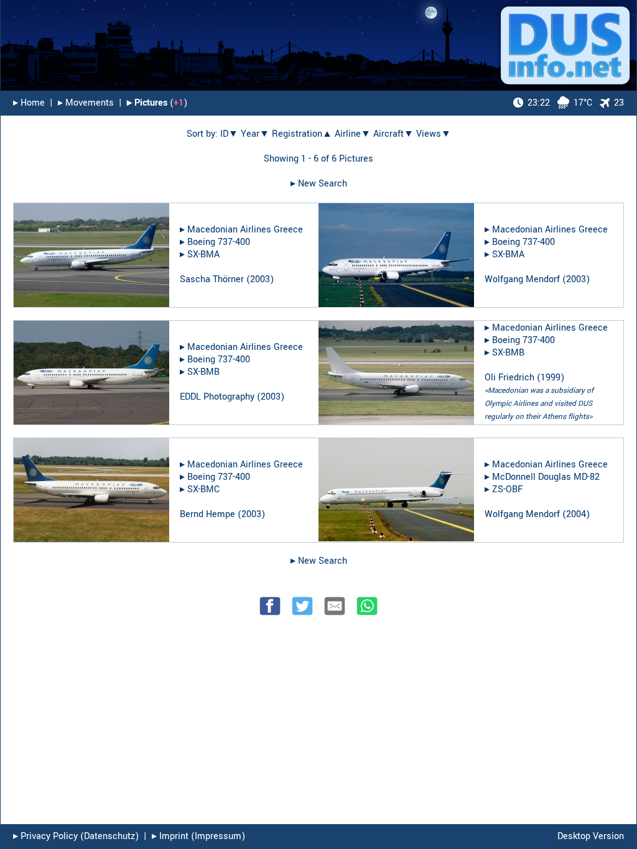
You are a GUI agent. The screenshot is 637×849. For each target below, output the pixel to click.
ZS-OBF (507, 489)
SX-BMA (203, 254)
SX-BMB (203, 372)
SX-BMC (203, 489)
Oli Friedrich (509, 377)
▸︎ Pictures (147, 102)
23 (619, 102)
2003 (260, 279)
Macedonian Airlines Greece (245, 229)
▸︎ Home (29, 102)
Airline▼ (353, 133)
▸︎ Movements (86, 102)
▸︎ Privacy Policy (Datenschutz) (76, 836)
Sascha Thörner (212, 279)
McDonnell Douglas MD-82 (546, 477)
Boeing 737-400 (218, 242)
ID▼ (229, 133)
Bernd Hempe (207, 514)
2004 (576, 514)
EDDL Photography (217, 396)
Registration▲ (302, 133)
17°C (560, 102)
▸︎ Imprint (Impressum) (198, 836)
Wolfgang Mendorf (522, 279)
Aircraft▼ (393, 133)
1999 (550, 377)
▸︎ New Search (319, 183)
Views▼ (433, 133)
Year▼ (255, 133)
